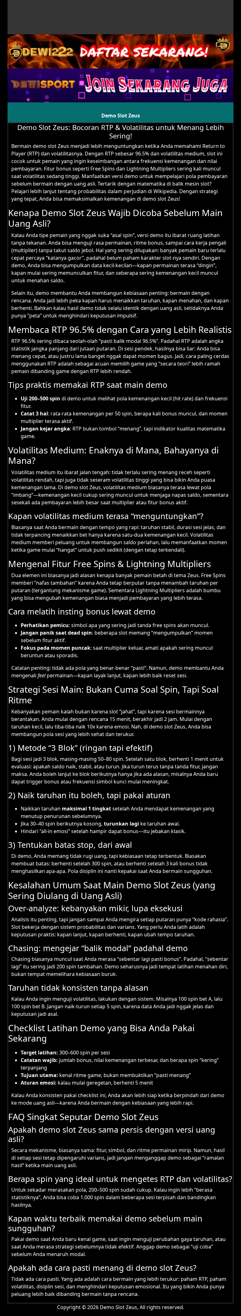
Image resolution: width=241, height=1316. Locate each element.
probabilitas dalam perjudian (112, 191)
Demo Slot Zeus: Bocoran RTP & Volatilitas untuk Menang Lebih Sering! (120, 131)
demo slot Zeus (51, 146)
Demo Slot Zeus (120, 115)
